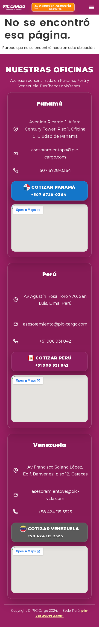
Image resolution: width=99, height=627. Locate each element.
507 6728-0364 (55, 170)
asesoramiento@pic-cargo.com (55, 324)
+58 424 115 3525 (55, 511)
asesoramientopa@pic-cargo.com (55, 153)
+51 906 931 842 (55, 341)
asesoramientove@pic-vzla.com (55, 495)
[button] (91, 7)
